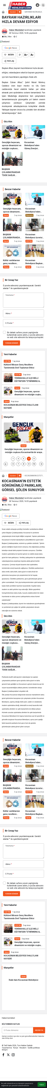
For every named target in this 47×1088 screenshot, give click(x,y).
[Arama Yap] (43, 5)
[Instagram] (13, 1054)
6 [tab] (13, 464)
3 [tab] (23, 459)
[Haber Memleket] (20, 5)
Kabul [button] (42, 1085)
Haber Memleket (16, 30)
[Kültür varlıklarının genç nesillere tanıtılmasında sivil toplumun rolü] (12, 256)
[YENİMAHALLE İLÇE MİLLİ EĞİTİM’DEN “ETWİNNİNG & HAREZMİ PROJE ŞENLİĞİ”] (23, 378)
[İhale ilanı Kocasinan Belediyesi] (23, 978)
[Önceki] (6, 464)
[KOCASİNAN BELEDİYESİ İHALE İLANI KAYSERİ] (23, 404)
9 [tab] (28, 464)
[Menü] (4, 5)
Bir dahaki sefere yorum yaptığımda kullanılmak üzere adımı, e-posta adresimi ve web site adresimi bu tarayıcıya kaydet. (25, 335)
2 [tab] (18, 459)
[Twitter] (8, 1054)
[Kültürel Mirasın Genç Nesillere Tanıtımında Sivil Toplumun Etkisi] (23, 364)
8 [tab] (23, 464)
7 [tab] (18, 464)
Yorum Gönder (11, 343)
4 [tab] (28, 459)
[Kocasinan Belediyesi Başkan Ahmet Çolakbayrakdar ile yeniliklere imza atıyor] (34, 256)
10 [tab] (34, 464)
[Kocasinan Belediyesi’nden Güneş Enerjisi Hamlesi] (34, 137)
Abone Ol (39, 1030)
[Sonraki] (41, 464)
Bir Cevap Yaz (11, 280)
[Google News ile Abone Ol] (11, 47)
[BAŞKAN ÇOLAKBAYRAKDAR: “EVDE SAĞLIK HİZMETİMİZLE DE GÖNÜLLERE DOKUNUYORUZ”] (12, 164)
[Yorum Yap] (19, 54)
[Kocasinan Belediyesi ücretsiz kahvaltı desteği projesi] (34, 231)
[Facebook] (3, 1054)
